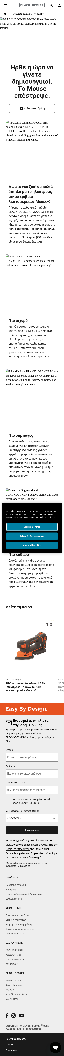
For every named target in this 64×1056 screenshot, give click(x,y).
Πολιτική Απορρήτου (18, 849)
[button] (32, 108)
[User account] (59, 5)
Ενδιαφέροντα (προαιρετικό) (22, 810)
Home (5, 14)
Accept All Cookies (32, 545)
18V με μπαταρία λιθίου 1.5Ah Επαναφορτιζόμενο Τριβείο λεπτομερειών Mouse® (25, 687)
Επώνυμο (11, 766)
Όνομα (9, 750)
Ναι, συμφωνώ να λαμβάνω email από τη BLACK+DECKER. (31, 801)
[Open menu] (5, 5)
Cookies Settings (32, 526)
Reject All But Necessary (32, 536)
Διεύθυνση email (15, 782)
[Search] (51, 5)
